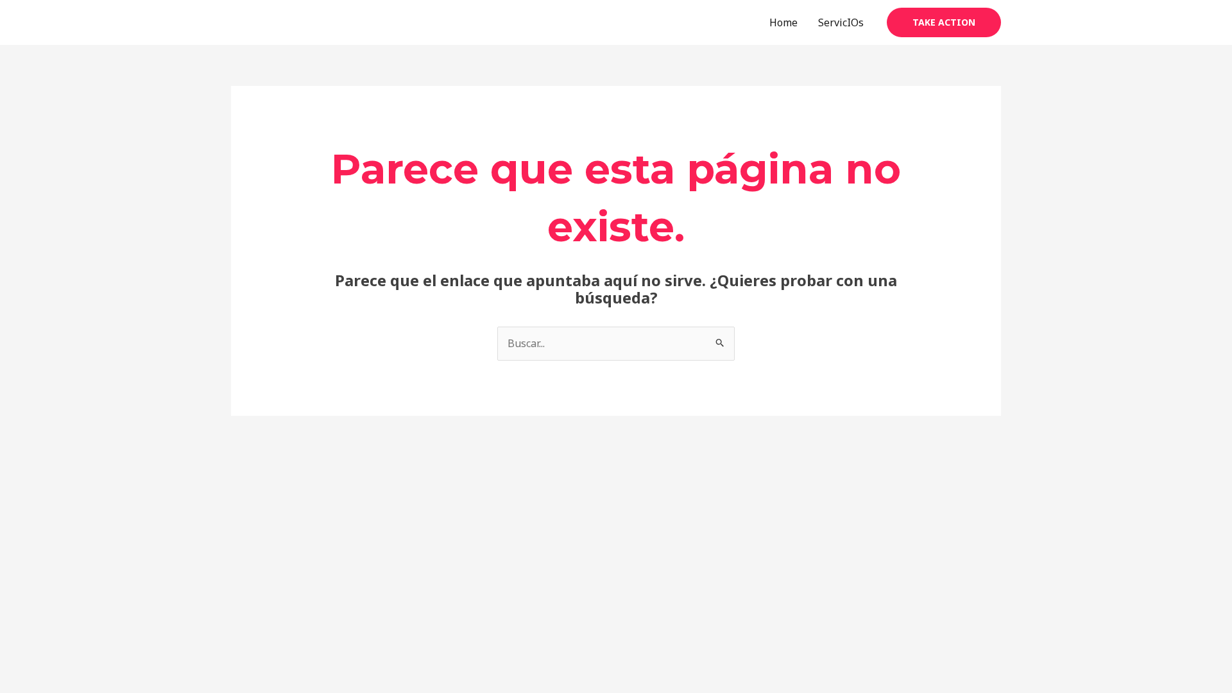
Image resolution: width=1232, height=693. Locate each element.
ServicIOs (841, 22)
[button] (944, 22)
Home (783, 22)
